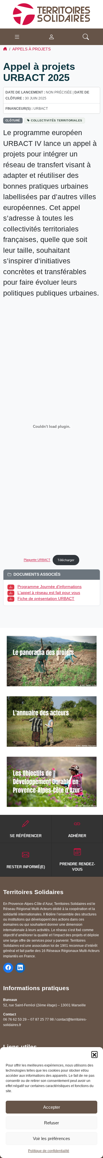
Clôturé (12, 120)
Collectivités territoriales (56, 120)
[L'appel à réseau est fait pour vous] (12, 592)
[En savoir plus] (51, 661)
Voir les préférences (51, 1138)
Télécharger (66, 560)
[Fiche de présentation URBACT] (12, 598)
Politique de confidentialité (48, 1151)
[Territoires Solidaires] (51, 14)
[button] (94, 1054)
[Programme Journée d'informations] (12, 586)
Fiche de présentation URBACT (45, 598)
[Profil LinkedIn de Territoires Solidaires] (20, 968)
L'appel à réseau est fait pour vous (48, 592)
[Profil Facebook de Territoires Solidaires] (8, 968)
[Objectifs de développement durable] (51, 782)
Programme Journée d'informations (49, 586)
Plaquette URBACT (37, 560)
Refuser (51, 1122)
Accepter (51, 1107)
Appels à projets (31, 49)
